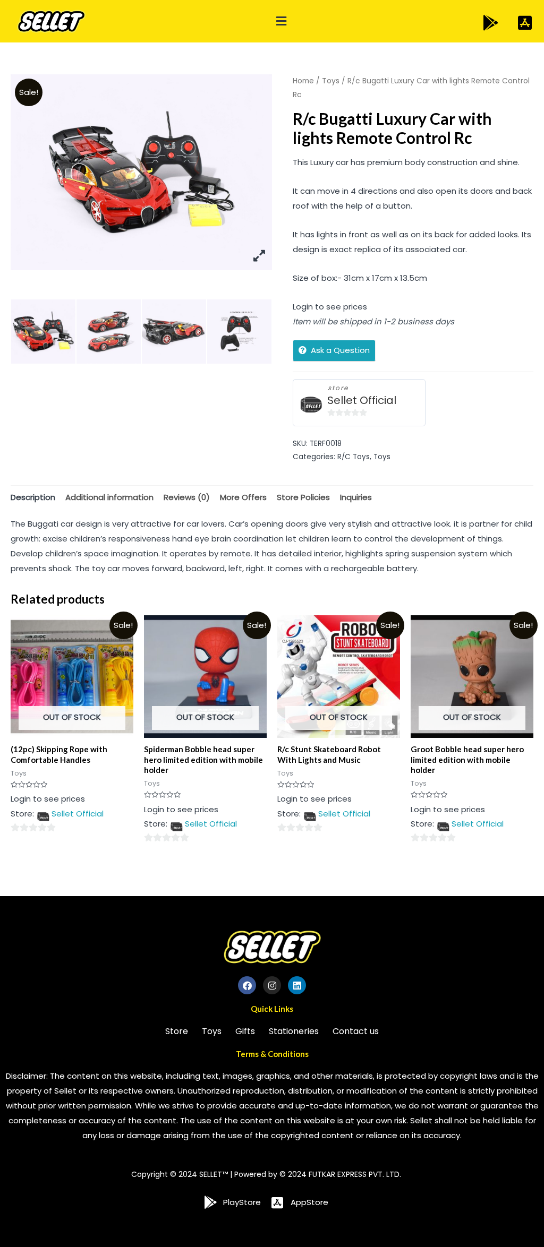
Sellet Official (361, 400)
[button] (281, 21)
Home (303, 81)
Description (33, 497)
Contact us (356, 1031)
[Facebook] (247, 985)
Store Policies (303, 497)
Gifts (245, 1031)
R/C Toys (353, 457)
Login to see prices (330, 306)
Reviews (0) (187, 497)
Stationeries (294, 1031)
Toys (330, 81)
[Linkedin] (297, 985)
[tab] (33, 497)
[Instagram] (272, 985)
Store (176, 1031)
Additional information (109, 497)
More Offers (243, 497)
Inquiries (356, 497)
